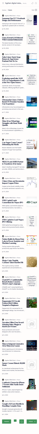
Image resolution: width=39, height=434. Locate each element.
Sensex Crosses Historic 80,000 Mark (13, 364)
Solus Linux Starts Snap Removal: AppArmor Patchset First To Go (11, 59)
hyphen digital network (13, 3)
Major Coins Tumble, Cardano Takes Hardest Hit (12, 261)
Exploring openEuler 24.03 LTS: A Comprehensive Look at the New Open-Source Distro (13, 80)
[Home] (21, 421)
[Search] (35, 3)
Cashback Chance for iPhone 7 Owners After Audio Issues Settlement (13, 385)
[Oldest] (32, 421)
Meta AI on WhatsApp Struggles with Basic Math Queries (12, 123)
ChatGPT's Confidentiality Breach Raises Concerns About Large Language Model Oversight (12, 282)
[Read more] (22, 29)
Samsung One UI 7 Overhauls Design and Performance (13, 19)
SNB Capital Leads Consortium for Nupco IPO (12, 201)
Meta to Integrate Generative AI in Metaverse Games (13, 345)
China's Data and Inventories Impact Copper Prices (13, 182)
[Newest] (6, 421)
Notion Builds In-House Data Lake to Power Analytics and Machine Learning (13, 241)
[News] (18, 16)
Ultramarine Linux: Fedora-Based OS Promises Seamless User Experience (13, 102)
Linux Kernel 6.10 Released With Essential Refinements (12, 39)
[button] (32, 3)
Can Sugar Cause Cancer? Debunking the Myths (12, 143)
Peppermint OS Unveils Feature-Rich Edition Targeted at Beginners (11, 303)
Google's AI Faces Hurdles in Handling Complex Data (13, 405)
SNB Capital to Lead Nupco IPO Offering (13, 221)
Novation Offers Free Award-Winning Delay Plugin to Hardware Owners (13, 324)
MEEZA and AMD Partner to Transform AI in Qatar (12, 163)
